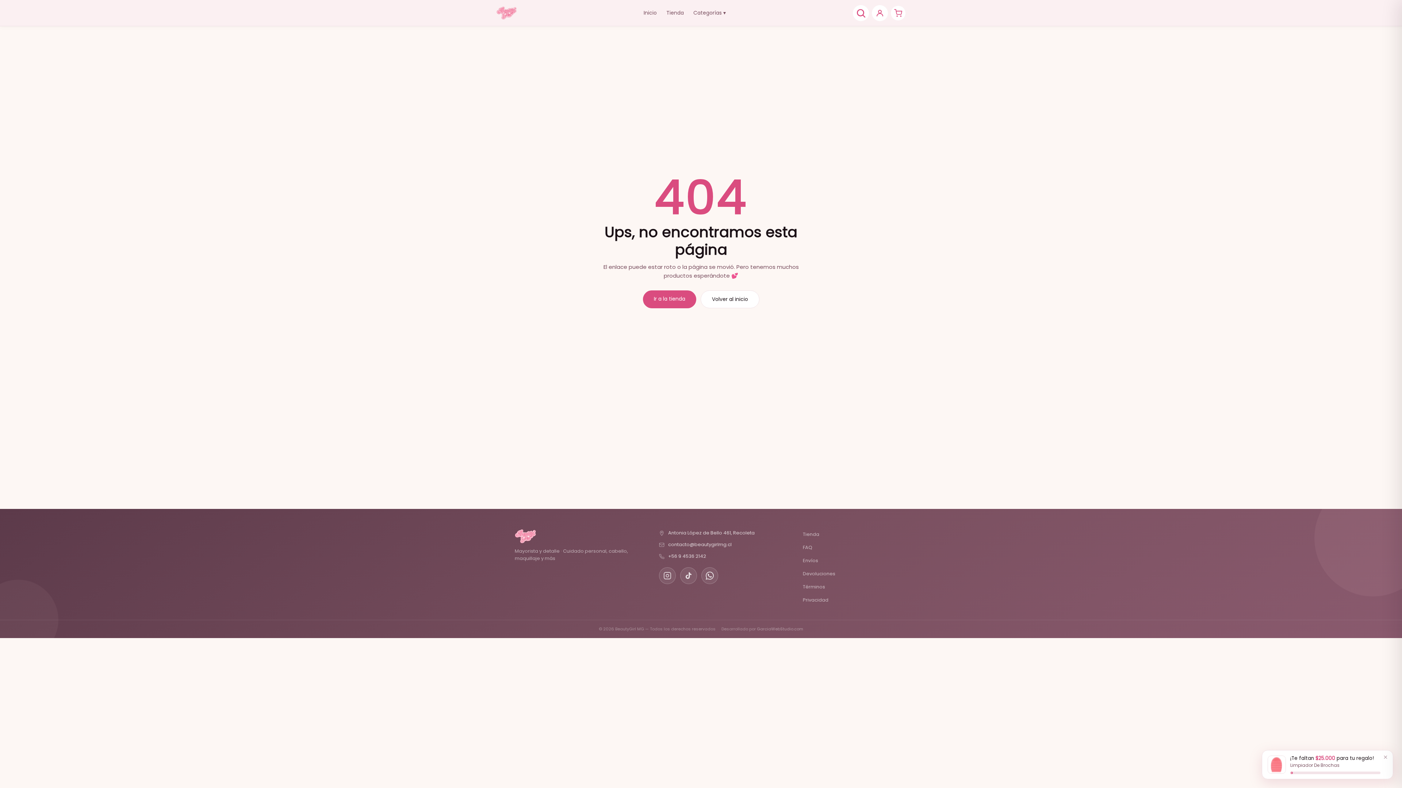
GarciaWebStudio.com (780, 629)
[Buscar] (861, 13)
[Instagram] (667, 575)
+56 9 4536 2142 (687, 556)
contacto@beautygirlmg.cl (700, 544)
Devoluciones (819, 573)
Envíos (810, 560)
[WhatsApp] (709, 575)
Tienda (675, 12)
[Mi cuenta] (880, 13)
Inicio (650, 12)
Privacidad (815, 599)
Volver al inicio (730, 299)
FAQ (807, 547)
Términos (814, 586)
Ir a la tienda (669, 298)
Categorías (709, 12)
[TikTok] (688, 575)
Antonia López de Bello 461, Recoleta (711, 532)
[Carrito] (898, 13)
